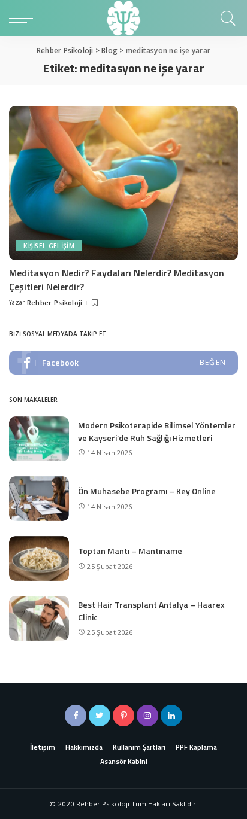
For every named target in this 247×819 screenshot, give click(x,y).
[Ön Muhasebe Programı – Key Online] (39, 498)
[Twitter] (99, 715)
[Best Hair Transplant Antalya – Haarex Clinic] (39, 618)
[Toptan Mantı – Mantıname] (39, 558)
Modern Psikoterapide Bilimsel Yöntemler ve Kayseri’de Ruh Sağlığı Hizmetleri (157, 431)
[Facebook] (75, 715)
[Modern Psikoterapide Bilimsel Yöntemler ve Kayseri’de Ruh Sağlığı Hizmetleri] (39, 438)
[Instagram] (147, 715)
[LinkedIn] (171, 715)
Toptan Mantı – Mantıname (130, 550)
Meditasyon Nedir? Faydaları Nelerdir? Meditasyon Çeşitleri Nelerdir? (116, 279)
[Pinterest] (123, 715)
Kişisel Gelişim (48, 246)
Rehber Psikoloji (55, 302)
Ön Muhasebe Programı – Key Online (147, 491)
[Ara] (226, 18)
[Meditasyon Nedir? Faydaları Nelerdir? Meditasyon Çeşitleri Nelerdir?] (123, 183)
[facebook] (123, 363)
